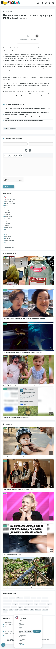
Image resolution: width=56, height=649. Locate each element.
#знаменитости (45, 601)
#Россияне (33, 597)
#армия (15, 600)
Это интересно (8, 11)
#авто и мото (45, 597)
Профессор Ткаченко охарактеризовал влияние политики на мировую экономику (27, 112)
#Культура (5, 597)
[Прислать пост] (41, 3)
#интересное (7, 604)
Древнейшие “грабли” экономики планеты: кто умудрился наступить (24, 120)
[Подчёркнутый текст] (9, 155)
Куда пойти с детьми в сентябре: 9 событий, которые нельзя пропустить (22, 456)
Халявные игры (9, 247)
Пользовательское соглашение (12, 631)
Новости (7, 238)
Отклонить (28, 631)
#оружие (49, 604)
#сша (21, 609)
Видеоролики (9, 201)
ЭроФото (7, 214)
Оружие (7, 223)
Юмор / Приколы (10, 199)
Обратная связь (8, 624)
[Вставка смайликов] (14, 155)
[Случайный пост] (37, 3)
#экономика (13, 128)
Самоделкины (9, 232)
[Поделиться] (37, 36)
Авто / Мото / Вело (10, 218)
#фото (32, 609)
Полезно (7, 245)
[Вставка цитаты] (19, 155)
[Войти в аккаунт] (49, 3)
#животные (30, 600)
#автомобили (7, 601)
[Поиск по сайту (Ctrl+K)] (3, 645)
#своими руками (45, 607)
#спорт (16, 609)
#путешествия (36, 607)
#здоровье (37, 601)
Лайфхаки (8, 236)
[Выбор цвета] (17, 155)
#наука (36, 604)
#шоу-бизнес (38, 609)
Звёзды (7, 210)
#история (15, 604)
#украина (26, 609)
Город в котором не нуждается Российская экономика (19, 123)
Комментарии (8, 622)
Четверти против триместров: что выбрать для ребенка (18, 489)
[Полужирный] (5, 155)
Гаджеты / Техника (10, 221)
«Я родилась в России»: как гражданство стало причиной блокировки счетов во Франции (24, 319)
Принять (37, 631)
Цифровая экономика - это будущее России (16, 114)
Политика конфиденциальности (12, 636)
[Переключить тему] (53, 3)
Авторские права (9, 629)
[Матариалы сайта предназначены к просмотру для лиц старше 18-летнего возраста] (8, 640)
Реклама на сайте (9, 626)
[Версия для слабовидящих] (45, 3)
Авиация (7, 225)
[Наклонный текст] (7, 155)
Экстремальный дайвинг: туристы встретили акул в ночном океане (23, 352)
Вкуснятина (8, 227)
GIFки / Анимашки (10, 203)
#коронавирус (22, 604)
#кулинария (30, 604)
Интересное (8, 242)
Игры (6, 205)
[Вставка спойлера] (21, 155)
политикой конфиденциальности (24, 645)
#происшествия (28, 607)
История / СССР (9, 240)
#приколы (14, 607)
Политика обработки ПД (10, 633)
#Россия (27, 597)
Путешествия (9, 234)
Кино (6, 208)
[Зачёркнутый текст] (12, 155)
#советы (11, 609)
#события (5, 609)
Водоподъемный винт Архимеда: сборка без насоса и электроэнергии (21, 587)
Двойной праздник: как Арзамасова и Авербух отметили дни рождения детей (23, 385)
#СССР (39, 597)
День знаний (8, 197)
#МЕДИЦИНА (12, 597)
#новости (42, 604)
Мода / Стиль (8, 216)
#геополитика (22, 601)
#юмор (4, 612)
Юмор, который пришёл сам (12, 554)
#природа (20, 607)
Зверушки (8, 229)
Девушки (7, 212)
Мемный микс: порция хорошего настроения (16, 417)
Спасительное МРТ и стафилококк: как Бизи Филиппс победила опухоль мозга (23, 522)
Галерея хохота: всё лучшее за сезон (14, 286)
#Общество (19, 597)
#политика (6, 607)
